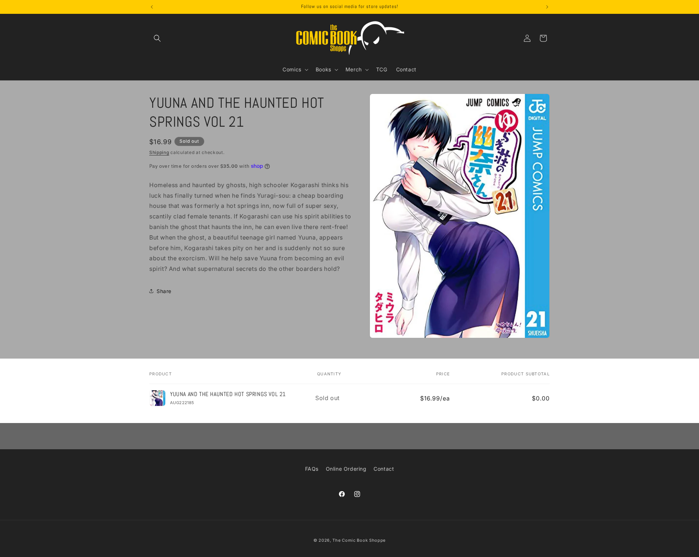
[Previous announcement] (152, 7)
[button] (157, 38)
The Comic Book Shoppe (359, 540)
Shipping (159, 152)
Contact (384, 469)
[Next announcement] (547, 7)
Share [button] (164, 291)
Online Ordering (346, 469)
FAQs (312, 469)
